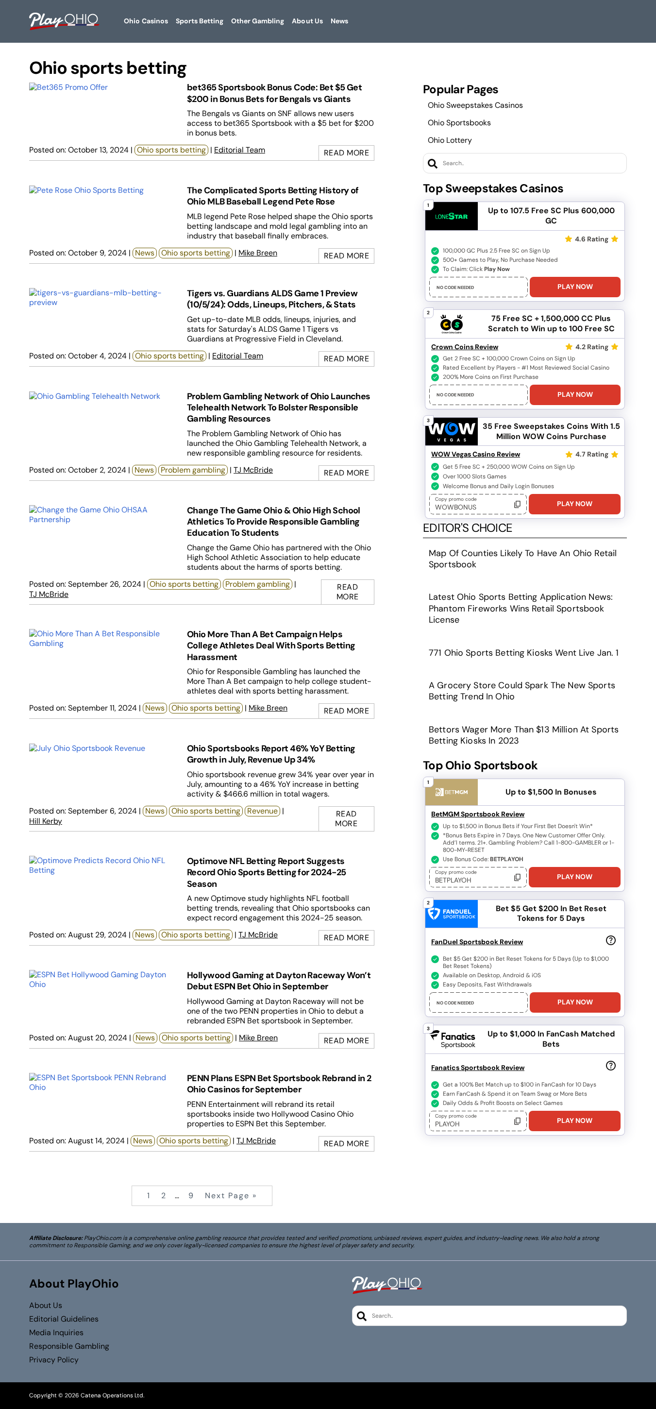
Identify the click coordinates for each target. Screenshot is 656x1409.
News (144, 253)
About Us (45, 1305)
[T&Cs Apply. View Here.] (611, 940)
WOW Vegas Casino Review (475, 454)
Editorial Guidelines (64, 1319)
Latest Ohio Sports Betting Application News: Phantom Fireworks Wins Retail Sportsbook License (521, 609)
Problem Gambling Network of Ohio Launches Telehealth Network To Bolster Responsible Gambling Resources (278, 407)
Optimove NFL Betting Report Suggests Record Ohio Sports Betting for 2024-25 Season (266, 872)
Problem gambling (193, 470)
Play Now (575, 286)
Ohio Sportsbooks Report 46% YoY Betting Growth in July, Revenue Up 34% (271, 754)
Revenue (262, 811)
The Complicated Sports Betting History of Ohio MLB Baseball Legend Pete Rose (273, 196)
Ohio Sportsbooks (459, 123)
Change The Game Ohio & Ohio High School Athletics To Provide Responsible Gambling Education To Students (273, 522)
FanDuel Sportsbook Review (477, 941)
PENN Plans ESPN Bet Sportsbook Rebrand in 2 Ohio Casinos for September (279, 1083)
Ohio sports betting (171, 150)
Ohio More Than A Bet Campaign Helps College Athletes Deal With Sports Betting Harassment (271, 645)
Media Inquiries (56, 1333)
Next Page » (231, 1195)
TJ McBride (253, 470)
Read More (347, 153)
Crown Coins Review (464, 346)
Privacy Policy (54, 1360)
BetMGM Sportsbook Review (477, 814)
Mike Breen (257, 253)
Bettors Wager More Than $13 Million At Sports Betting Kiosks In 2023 (524, 735)
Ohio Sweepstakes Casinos (475, 105)
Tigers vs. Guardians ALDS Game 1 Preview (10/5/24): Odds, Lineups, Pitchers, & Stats (272, 299)
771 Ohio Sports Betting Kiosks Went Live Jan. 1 (524, 653)
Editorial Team (239, 150)
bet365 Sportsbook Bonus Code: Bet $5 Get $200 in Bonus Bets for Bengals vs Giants (274, 93)
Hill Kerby (45, 821)
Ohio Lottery (450, 140)
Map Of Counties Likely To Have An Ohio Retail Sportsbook (523, 559)
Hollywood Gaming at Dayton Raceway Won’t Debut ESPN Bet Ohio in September (278, 980)
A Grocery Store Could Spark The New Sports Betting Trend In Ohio (522, 691)
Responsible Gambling (69, 1346)
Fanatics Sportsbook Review (477, 1067)
